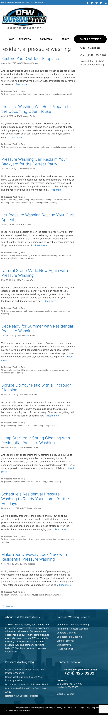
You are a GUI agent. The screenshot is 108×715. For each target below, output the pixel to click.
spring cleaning (54, 482)
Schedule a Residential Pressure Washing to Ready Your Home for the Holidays (35, 499)
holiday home (33, 539)
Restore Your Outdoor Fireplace (30, 58)
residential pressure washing (61, 94)
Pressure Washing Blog (14, 91)
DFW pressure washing (31, 370)
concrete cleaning (12, 370)
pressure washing (12, 482)
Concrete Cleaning (66, 632)
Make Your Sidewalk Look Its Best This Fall (28, 684)
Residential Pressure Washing (72, 628)
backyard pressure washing (16, 200)
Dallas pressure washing (15, 94)
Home (11, 39)
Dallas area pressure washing (17, 255)
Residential (25, 39)
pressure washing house (38, 147)
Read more (22, 84)
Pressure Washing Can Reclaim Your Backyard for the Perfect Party (34, 161)
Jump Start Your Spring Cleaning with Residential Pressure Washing (35, 440)
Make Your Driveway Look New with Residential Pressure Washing (34, 556)
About (65, 39)
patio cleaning (10, 425)
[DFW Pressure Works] (24, 18)
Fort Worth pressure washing (44, 255)
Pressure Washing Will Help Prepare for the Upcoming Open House (36, 109)
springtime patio (51, 425)
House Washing (65, 649)
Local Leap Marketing (95, 707)
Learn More (11, 651)
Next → (9, 606)
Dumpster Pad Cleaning (69, 636)
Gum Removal (64, 645)
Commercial (47, 39)
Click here (69, 694)
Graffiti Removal (65, 640)
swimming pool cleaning (12, 373)
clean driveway (10, 595)
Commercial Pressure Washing (73, 624)
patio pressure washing (37, 94)
